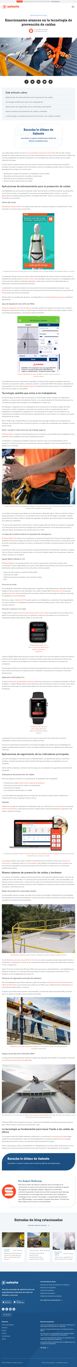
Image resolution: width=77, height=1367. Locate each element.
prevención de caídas (60, 1136)
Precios (4, 1333)
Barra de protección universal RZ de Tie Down (22, 960)
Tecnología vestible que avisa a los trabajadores (24, 102)
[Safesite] (11, 7)
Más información (55, 1)
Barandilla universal (18, 955)
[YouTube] (10, 1309)
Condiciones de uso (62, 1362)
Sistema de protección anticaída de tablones (24, 1046)
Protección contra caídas (38, 15)
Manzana (54, 297)
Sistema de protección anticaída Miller (18, 1060)
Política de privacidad (48, 1362)
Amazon (62, 297)
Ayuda (4, 1339)
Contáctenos (6, 1336)
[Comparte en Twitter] (32, 82)
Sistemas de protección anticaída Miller (36, 1115)
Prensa (4, 1330)
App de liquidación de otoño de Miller (16, 308)
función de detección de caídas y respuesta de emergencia (40, 649)
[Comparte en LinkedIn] (38, 82)
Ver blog (43, 1347)
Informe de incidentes (47, 1290)
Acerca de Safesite (8, 1325)
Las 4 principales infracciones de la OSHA (41, 153)
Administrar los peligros (47, 1293)
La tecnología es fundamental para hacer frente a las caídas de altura (33, 116)
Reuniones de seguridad (47, 1287)
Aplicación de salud (59, 591)
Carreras (4, 1327)
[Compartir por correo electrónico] (44, 82)
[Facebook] (3, 1309)
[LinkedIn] (14, 1309)
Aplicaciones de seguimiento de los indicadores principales (28, 107)
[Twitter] (6, 1309)
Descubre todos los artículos (37, 1225)
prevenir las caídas (13, 593)
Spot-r (8, 506)
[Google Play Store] (19, 1302)
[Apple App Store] (7, 1302)
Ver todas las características (50, 1300)
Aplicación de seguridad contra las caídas (23, 681)
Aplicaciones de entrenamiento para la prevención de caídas (29, 97)
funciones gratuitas (58, 806)
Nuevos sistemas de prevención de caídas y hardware (26, 111)
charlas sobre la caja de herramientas (32, 783)
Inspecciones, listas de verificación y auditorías (54, 1285)
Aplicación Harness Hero (12, 206)
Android (48, 297)
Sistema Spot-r (9, 434)
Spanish (8, 1314)
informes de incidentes (9, 809)
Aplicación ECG (21, 600)
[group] (13, 1247)
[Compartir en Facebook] (26, 82)
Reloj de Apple (9, 563)
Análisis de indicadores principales (51, 1296)
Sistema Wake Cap (10, 538)
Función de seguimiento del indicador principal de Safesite (41, 853)
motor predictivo (32, 863)
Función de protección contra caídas (36, 613)
